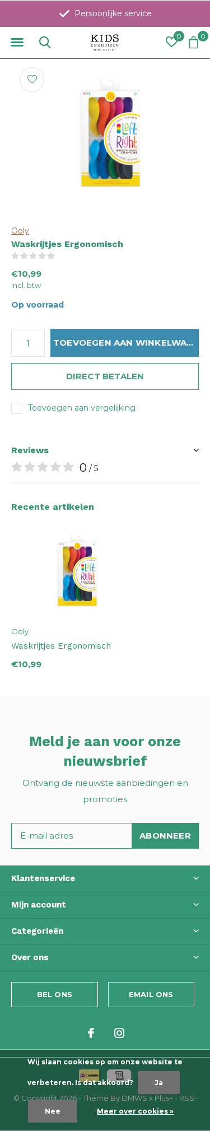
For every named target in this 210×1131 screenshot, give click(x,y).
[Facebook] (91, 1033)
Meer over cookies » (135, 1111)
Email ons (151, 994)
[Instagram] (119, 1033)
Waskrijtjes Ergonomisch (61, 646)
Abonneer (165, 835)
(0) (62, 256)
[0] (193, 42)
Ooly (20, 231)
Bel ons (54, 994)
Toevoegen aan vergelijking (82, 408)
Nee (52, 1111)
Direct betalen (105, 376)
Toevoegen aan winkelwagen (126, 342)
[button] (17, 42)
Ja (159, 1082)
